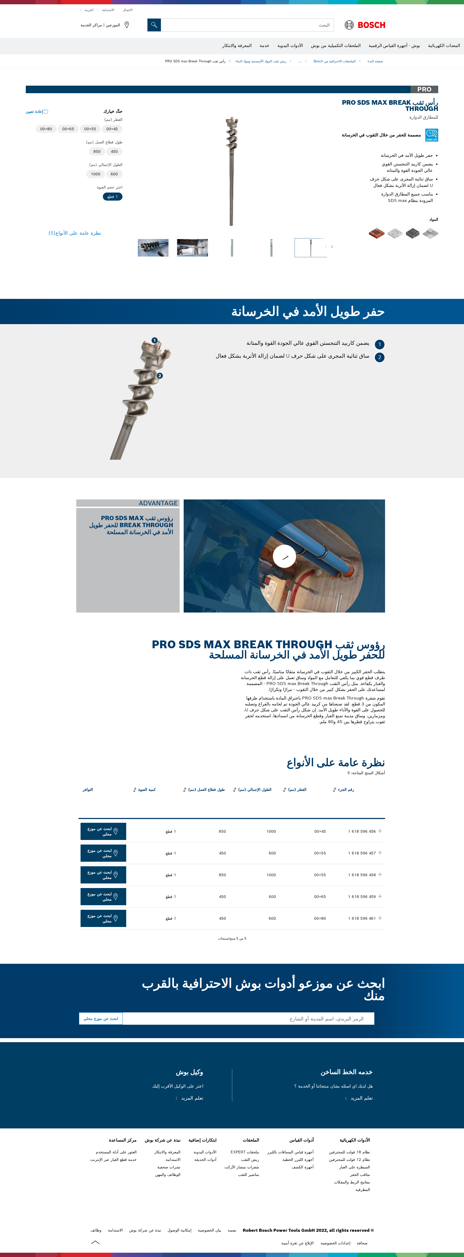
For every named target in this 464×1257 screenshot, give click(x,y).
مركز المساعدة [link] (123, 1140)
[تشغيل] (284, 556)
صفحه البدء (375, 61)
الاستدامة (108, 10)
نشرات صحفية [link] (168, 1167)
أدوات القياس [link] (301, 1140)
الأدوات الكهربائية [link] (355, 1140)
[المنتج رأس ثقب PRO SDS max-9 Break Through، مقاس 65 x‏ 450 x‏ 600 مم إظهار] (380, 896)
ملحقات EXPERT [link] (245, 1152)
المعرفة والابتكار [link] (167, 1152)
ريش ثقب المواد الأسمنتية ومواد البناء (260, 61)
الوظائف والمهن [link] (167, 1174)
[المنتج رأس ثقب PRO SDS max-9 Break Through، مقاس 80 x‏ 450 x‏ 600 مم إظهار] (380, 918)
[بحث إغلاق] (167, 25)
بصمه (232, 1230)
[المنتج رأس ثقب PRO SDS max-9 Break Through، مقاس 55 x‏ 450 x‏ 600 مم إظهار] (380, 853)
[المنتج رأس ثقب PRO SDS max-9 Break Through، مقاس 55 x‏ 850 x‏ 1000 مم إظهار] (380, 874)
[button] (331, 247)
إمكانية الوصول (179, 1230)
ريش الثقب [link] (250, 1159)
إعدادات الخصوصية (335, 1243)
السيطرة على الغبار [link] (354, 1167)
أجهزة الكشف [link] (303, 1167)
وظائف (96, 1230)
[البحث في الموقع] (154, 25)
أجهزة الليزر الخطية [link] (298, 1159)
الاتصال (127, 10)
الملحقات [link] (251, 1140)
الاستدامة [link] (173, 1159)
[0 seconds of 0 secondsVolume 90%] (232, 171)
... (300, 61)
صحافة (362, 1243)
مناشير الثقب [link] (248, 1174)
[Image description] (310, 247)
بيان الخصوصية (209, 1230)
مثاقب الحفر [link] (360, 1174)
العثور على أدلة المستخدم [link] (116, 1152)
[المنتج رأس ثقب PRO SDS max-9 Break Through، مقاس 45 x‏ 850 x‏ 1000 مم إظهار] (380, 831)
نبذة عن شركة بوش (145, 1230)
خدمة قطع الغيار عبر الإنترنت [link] (113, 1159)
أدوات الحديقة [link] (205, 1159)
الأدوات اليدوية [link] (205, 1152)
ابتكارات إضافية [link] (202, 1140)
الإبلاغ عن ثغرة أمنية (297, 1243)
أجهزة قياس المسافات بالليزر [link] (290, 1152)
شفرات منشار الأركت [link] (241, 1167)
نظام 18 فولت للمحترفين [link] (349, 1152)
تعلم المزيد (361, 1098)
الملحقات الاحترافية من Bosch (335, 61)
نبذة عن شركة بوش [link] (162, 1140)
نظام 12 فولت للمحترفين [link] (349, 1159)
